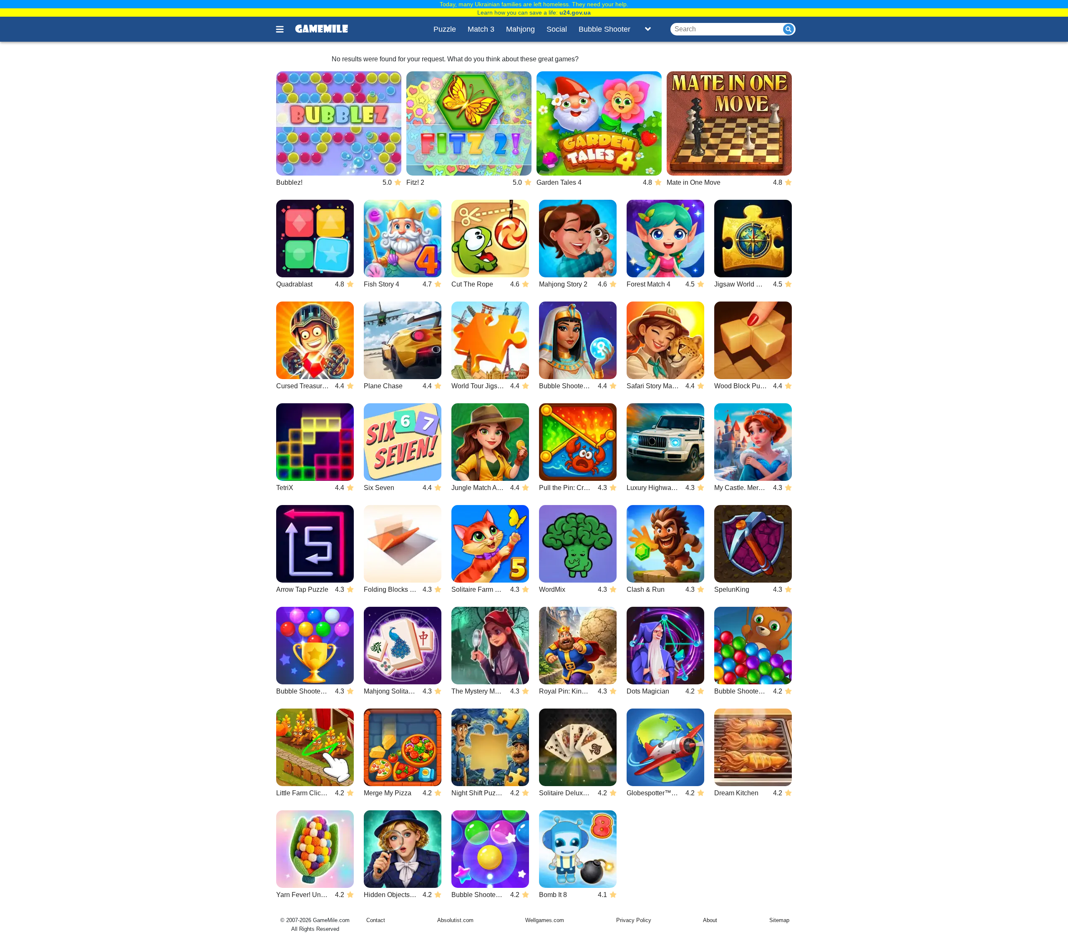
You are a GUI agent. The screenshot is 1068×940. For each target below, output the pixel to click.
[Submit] (788, 29)
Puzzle (444, 29)
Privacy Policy (633, 920)
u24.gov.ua (575, 12)
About (710, 920)
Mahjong (520, 29)
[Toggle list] (647, 29)
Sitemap (779, 920)
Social (557, 29)
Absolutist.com (455, 920)
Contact (375, 920)
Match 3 (481, 29)
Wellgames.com (544, 920)
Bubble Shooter (604, 29)
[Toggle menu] (284, 29)
